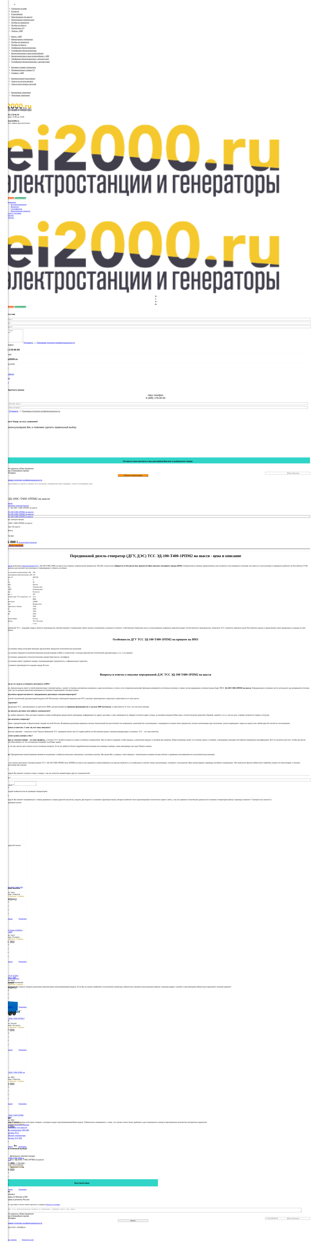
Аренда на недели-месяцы (22, 81)
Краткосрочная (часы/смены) (23, 79)
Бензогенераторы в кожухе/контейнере (27, 53)
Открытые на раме (19, 9)
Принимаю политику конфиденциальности (56, 343)
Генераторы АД (17, 28)
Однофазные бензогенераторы (24, 51)
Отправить (28, 343)
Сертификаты (16, 209)
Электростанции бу (14, 87)
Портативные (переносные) (22, 20)
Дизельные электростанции (18, 6)
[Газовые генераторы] (4, 15)
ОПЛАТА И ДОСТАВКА (17, 98)
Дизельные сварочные (20, 95)
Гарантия (9, 215)
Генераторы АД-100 (12, 1138)
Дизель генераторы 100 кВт (16, 1130)
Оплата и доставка (13, 213)
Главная (9, 503)
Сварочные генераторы (16, 90)
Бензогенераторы (13, 34)
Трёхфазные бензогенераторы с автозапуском (30, 59)
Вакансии (15, 207)
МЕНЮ (156, 300)
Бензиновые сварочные (21, 93)
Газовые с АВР (17, 73)
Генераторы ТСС (11, 1133)
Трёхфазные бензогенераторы (23, 48)
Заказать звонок (10, 1240)
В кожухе (15, 11)
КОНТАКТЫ (12, 100)
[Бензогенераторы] (4, 9)
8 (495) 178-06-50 (12, 115)
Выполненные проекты (20, 211)
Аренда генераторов (15, 76)
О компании (11, 202)
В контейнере (17, 14)
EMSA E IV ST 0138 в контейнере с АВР (10, 977)
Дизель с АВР (17, 31)
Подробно (23, 919)
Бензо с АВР (16, 37)
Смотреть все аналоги (10, 978)
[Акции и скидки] (4, 44)
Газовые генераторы (15, 65)
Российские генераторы (14, 1135)
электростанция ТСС (30, 566)
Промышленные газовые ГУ (23, 70)
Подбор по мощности (20, 23)
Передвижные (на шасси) (21, 17)
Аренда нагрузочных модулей (23, 84)
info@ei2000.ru (13, 121)
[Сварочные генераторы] (4, 32)
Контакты (10, 218)
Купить (22, 542)
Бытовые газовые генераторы (23, 67)
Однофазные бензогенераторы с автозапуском (30, 62)
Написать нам (20, 198)
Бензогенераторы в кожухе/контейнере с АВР (30, 56)
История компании (18, 204)
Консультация (31, 542)
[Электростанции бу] (4, 26)
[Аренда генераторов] (4, 20)
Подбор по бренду (18, 25)
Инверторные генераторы (22, 39)
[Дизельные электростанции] (4, 3)
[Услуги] (4, 38)
